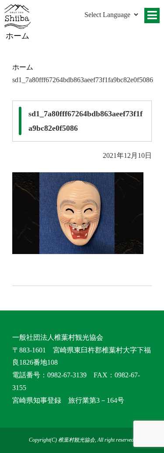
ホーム (22, 67)
